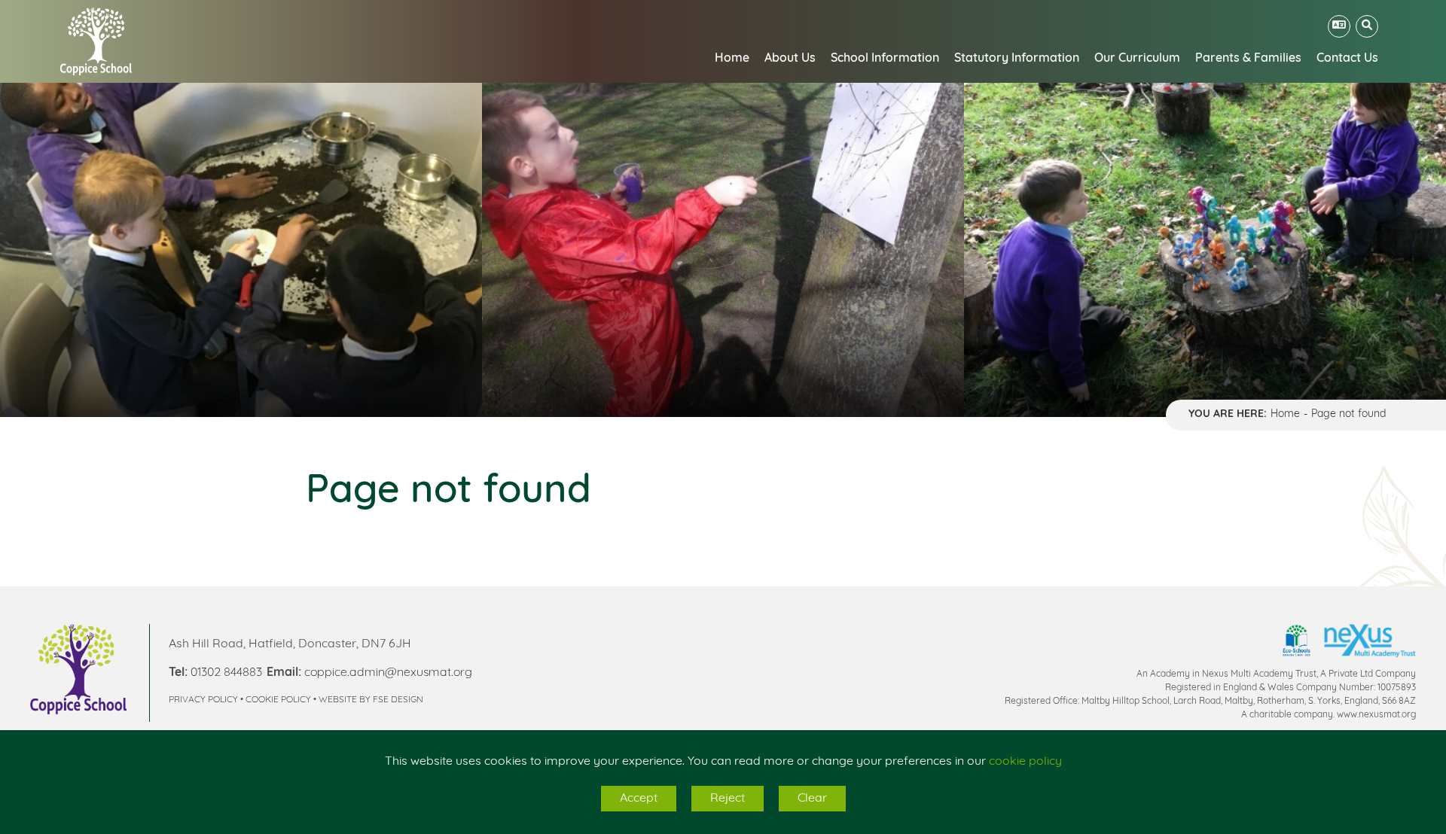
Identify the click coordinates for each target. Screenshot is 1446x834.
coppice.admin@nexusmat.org (388, 673)
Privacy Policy (203, 700)
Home (1285, 414)
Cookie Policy (278, 700)
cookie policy (1025, 762)
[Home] (96, 41)
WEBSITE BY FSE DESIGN (371, 700)
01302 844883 (226, 673)
